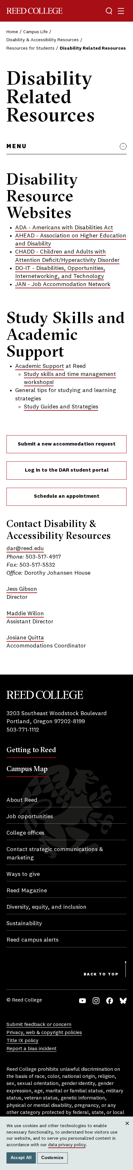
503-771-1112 (22, 730)
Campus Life (35, 32)
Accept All (21, 1158)
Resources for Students (30, 48)
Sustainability (24, 923)
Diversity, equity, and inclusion (46, 907)
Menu (16, 146)
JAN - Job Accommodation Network (62, 284)
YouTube (82, 1000)
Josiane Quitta (25, 638)
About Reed (21, 800)
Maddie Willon (25, 614)
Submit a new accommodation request (67, 444)
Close (127, 1129)
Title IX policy (22, 1040)
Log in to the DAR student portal (66, 470)
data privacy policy (67, 1145)
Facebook (109, 1000)
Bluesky (123, 1000)
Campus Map (26, 768)
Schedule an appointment (66, 496)
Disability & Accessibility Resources (42, 40)
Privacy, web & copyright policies (44, 1032)
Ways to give (23, 874)
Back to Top (101, 974)
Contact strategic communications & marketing (54, 853)
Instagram (96, 1000)
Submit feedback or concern (38, 1024)
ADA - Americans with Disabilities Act (64, 228)
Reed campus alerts (32, 940)
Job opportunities (29, 817)
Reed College (34, 11)
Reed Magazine (26, 891)
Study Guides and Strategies (61, 407)
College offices (25, 833)
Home (12, 32)
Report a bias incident (31, 1048)
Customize (52, 1158)
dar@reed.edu (25, 548)
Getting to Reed (31, 749)
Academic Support (39, 366)
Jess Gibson (21, 589)
